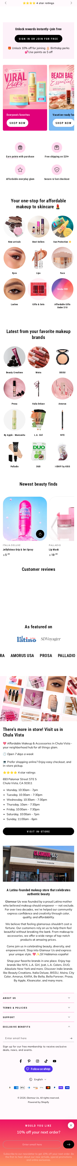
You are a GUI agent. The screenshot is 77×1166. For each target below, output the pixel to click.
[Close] (71, 1125)
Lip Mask (54, 549)
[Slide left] (6, 3)
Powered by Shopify (38, 1102)
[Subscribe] (72, 1038)
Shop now (64, 123)
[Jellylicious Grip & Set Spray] (25, 519)
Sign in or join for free (38, 38)
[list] (38, 162)
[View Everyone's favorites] (25, 87)
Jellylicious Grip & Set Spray (18, 549)
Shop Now (17, 123)
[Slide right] (71, 3)
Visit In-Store (38, 831)
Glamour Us (33, 1097)
